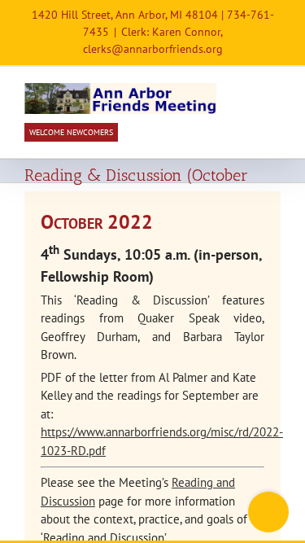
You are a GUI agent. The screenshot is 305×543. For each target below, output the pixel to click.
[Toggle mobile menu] (274, 91)
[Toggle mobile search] (244, 91)
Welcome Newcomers (71, 132)
